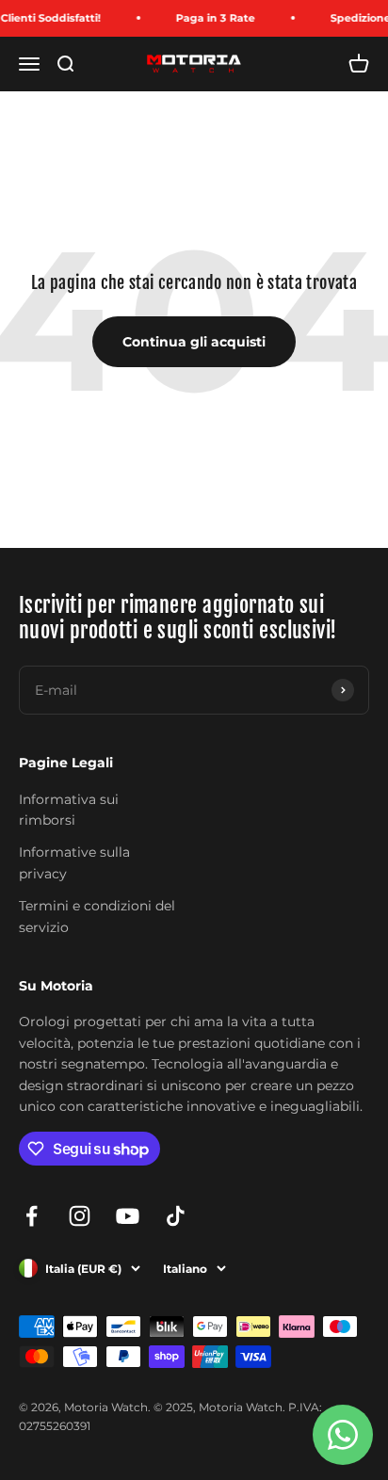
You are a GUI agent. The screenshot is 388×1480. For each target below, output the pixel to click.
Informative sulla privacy (74, 862)
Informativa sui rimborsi (69, 809)
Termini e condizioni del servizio (97, 916)
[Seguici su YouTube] (127, 1216)
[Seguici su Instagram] (79, 1216)
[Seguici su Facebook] (31, 1216)
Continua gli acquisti (194, 341)
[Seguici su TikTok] (175, 1216)
